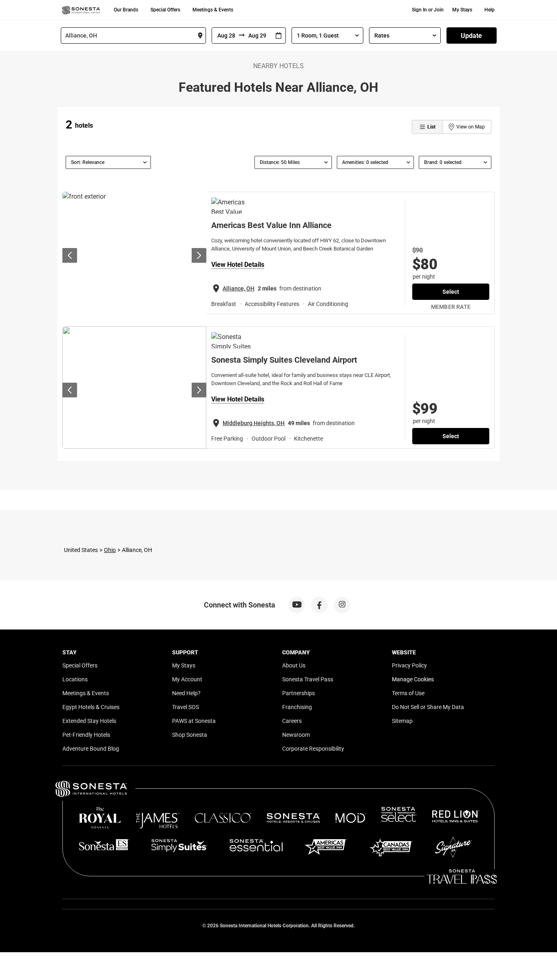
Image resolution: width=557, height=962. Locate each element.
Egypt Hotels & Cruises (90, 707)
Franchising (297, 707)
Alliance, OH (238, 288)
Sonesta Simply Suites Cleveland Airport (284, 360)
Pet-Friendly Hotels (86, 734)
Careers (292, 721)
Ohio (110, 550)
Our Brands (126, 10)
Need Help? (186, 693)
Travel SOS (185, 707)
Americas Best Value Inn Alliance (271, 225)
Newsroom (296, 734)
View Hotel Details (237, 264)
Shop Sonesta (189, 734)
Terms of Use (408, 693)
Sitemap (402, 721)
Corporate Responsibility (313, 748)
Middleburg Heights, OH (254, 423)
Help (489, 10)
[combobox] (133, 35)
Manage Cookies (413, 679)
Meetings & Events (212, 10)
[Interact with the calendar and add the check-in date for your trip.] (278, 36)
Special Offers (165, 10)
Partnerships (298, 693)
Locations (75, 679)
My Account (187, 679)
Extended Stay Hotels (89, 721)
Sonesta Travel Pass (307, 679)
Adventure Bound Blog (90, 748)
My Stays (462, 10)
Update (471, 36)
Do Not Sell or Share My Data (428, 707)
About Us (293, 665)
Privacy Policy (409, 665)
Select (450, 291)
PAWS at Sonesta (194, 721)
